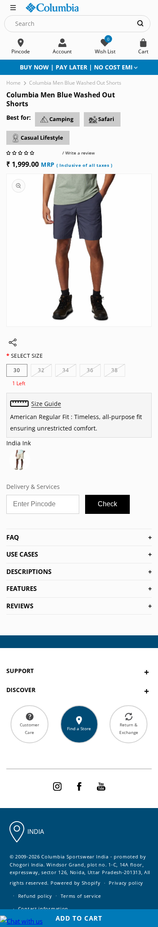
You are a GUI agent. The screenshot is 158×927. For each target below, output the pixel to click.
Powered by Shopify (76, 883)
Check (107, 504)
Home (13, 82)
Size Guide (46, 404)
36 (94, 371)
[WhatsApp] (21, 921)
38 (118, 371)
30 (16, 370)
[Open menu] (13, 7)
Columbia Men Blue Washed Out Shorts (75, 82)
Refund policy (35, 896)
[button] (20, 153)
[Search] (140, 23)
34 (69, 371)
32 (45, 371)
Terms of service (81, 896)
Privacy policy (126, 883)
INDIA (35, 831)
